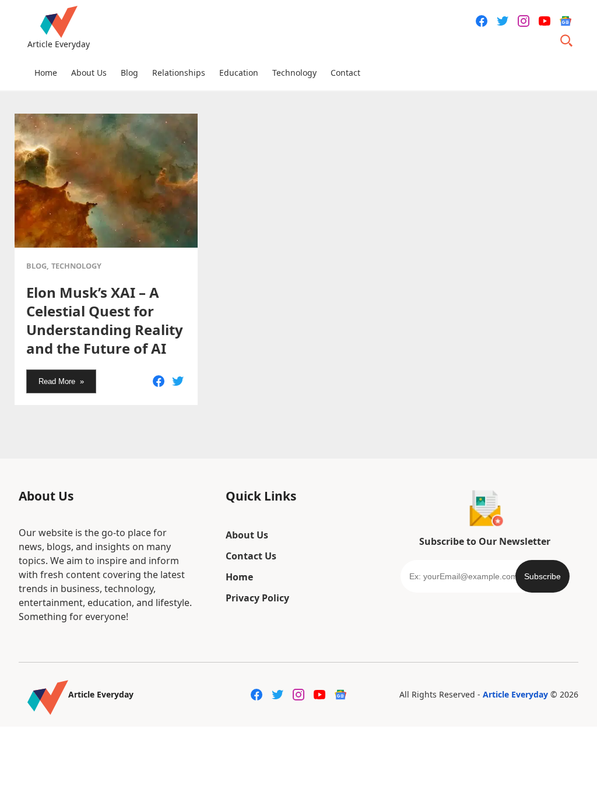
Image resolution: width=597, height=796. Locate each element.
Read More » (61, 381)
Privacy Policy (257, 597)
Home (45, 72)
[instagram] (523, 21)
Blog (129, 72)
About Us (89, 72)
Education (238, 72)
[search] (566, 40)
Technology (294, 72)
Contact (345, 72)
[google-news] (565, 21)
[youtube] (544, 21)
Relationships (178, 72)
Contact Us (251, 556)
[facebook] (481, 21)
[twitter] (502, 21)
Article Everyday (515, 694)
